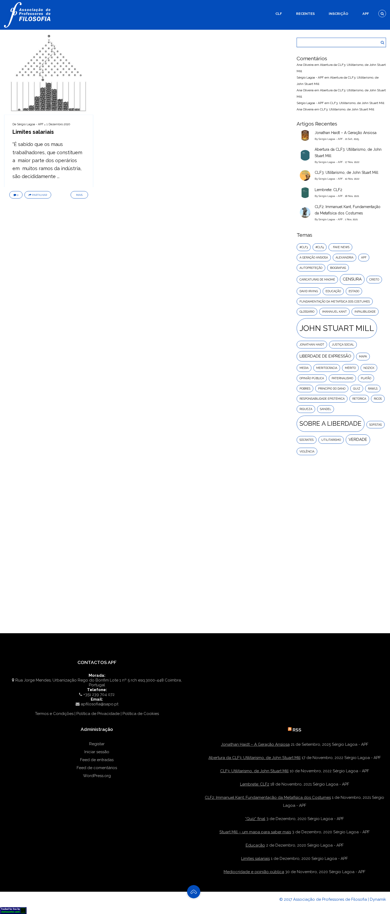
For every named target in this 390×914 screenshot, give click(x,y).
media (304, 367)
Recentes (305, 14)
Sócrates (307, 439)
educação (333, 291)
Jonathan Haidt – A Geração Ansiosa (345, 133)
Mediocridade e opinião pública (254, 871)
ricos (378, 398)
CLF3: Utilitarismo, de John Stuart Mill (357, 103)
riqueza (306, 409)
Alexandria (344, 257)
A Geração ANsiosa (314, 257)
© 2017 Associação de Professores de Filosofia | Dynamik (332, 899)
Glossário (307, 311)
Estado (354, 291)
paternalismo (342, 378)
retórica (359, 398)
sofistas (375, 424)
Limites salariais (33, 132)
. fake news (340, 247)
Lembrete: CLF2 (328, 190)
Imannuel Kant (334, 311)
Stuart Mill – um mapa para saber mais (255, 832)
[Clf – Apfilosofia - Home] (28, 3)
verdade (358, 439)
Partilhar (39, 194)
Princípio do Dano (331, 388)
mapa (363, 356)
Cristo (374, 279)
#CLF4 (319, 247)
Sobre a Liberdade (331, 423)
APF (365, 14)
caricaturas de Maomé (317, 279)
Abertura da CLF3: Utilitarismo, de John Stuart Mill (348, 152)
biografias (338, 267)
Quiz (356, 388)
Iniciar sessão (96, 751)
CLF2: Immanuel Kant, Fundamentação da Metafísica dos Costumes (347, 210)
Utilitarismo (331, 439)
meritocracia (326, 367)
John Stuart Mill (337, 328)
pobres (305, 388)
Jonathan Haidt (312, 344)
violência (307, 451)
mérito (350, 367)
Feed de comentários (97, 767)
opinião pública (312, 378)
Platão (366, 378)
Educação (255, 845)
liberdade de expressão (325, 356)
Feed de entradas (97, 759)
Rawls (373, 388)
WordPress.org (97, 775)
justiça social (343, 344)
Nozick (368, 367)
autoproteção (311, 267)
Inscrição (338, 14)
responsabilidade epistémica (322, 398)
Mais (79, 194)
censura (352, 279)
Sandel (325, 409)
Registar (97, 743)
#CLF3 (304, 247)
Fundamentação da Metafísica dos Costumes (335, 301)
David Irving (309, 291)
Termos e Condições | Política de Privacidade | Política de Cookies (97, 713)
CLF (278, 14)
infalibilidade (365, 311)
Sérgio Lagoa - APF (30, 124)
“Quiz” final (255, 818)
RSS (297, 729)
